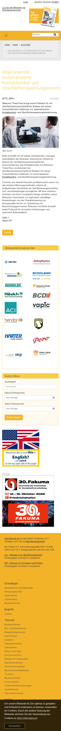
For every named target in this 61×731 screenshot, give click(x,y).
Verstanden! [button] (15, 726)
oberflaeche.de (11, 538)
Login (25, 2)
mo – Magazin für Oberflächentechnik (23, 555)
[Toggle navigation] (6, 35)
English (55, 2)
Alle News (25, 45)
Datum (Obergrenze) (14, 403)
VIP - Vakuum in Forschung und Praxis (23, 563)
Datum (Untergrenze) (15, 392)
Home (7, 45)
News (15, 45)
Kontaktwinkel (9, 112)
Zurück (7, 232)
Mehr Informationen (27, 718)
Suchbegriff (10, 381)
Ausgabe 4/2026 (35, 18)
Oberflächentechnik (35, 541)
